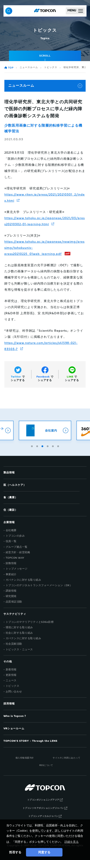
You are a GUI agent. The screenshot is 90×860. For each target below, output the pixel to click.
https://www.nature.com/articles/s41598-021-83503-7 (41, 346)
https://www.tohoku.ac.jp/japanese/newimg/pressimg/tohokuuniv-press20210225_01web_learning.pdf (44, 248)
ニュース (11, 680)
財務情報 (11, 563)
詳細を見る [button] (71, 841)
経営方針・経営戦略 (18, 552)
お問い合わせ (14, 691)
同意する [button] (44, 852)
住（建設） (10, 510)
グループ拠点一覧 (17, 547)
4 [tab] (48, 445)
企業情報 (9, 522)
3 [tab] (43, 445)
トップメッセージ (17, 569)
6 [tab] (58, 445)
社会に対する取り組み (19, 633)
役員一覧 (11, 541)
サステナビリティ (14, 614)
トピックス (50, 67)
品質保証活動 (14, 602)
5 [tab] (53, 445)
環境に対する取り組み (19, 627)
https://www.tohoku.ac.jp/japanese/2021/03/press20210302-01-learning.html (44, 221)
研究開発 (11, 596)
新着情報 (11, 669)
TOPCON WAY (15, 558)
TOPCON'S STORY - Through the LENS (30, 741)
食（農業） (10, 497)
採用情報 (9, 703)
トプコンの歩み (15, 536)
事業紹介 (11, 574)
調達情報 (11, 591)
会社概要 (11, 530)
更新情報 (11, 675)
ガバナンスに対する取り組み (23, 580)
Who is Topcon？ (15, 716)
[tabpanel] (45, 430)
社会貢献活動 (14, 644)
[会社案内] (45, 430)
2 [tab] (37, 445)
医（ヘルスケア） (14, 485)
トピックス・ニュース (19, 649)
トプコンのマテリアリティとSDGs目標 (30, 622)
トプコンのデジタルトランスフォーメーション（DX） (39, 585)
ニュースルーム (29, 67)
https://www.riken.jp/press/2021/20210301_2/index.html (44, 198)
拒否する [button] (15, 852)
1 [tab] (32, 445)
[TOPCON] (45, 11)
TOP (11, 68)
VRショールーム (13, 728)
